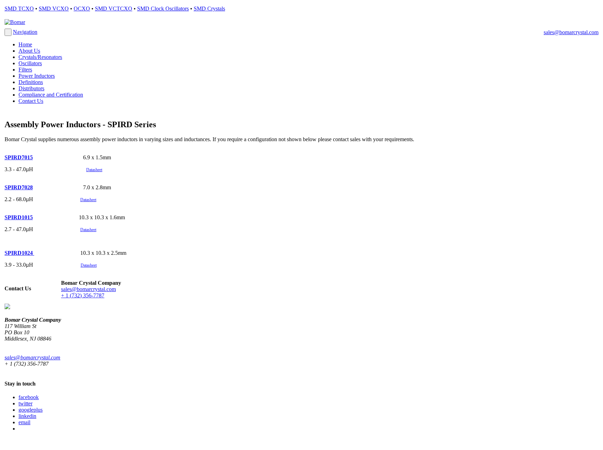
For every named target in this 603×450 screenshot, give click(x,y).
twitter (25, 403)
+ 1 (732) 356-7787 (82, 295)
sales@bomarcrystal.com (571, 32)
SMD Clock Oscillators (163, 9)
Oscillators (30, 63)
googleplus (30, 410)
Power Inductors (36, 76)
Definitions (30, 82)
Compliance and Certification (50, 95)
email (24, 422)
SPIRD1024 (19, 253)
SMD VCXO (54, 9)
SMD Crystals (209, 9)
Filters (25, 70)
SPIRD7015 (19, 157)
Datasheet (88, 229)
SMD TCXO (19, 9)
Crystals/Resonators (40, 57)
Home (25, 44)
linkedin (27, 416)
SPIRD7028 (19, 187)
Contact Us (30, 101)
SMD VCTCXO (113, 9)
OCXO (82, 9)
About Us (29, 51)
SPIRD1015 (19, 217)
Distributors (31, 88)
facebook (28, 397)
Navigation (25, 32)
